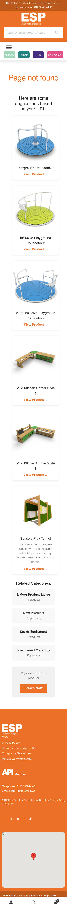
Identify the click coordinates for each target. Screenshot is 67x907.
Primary (23, 55)
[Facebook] (24, 819)
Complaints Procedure (16, 753)
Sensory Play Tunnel (35, 538)
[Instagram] (11, 819)
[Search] (57, 32)
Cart (51, 900)
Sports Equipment (33, 634)
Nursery (9, 55)
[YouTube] (18, 819)
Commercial (55, 55)
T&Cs (5, 737)
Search (33, 902)
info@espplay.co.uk (23, 790)
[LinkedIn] (5, 819)
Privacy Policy (11, 742)
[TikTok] (31, 819)
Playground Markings (33, 652)
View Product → (36, 174)
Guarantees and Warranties (19, 748)
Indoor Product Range (33, 597)
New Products (33, 615)
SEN (38, 55)
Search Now (34, 688)
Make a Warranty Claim (17, 759)
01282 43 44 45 (43, 7)
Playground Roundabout (35, 167)
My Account (11, 902)
